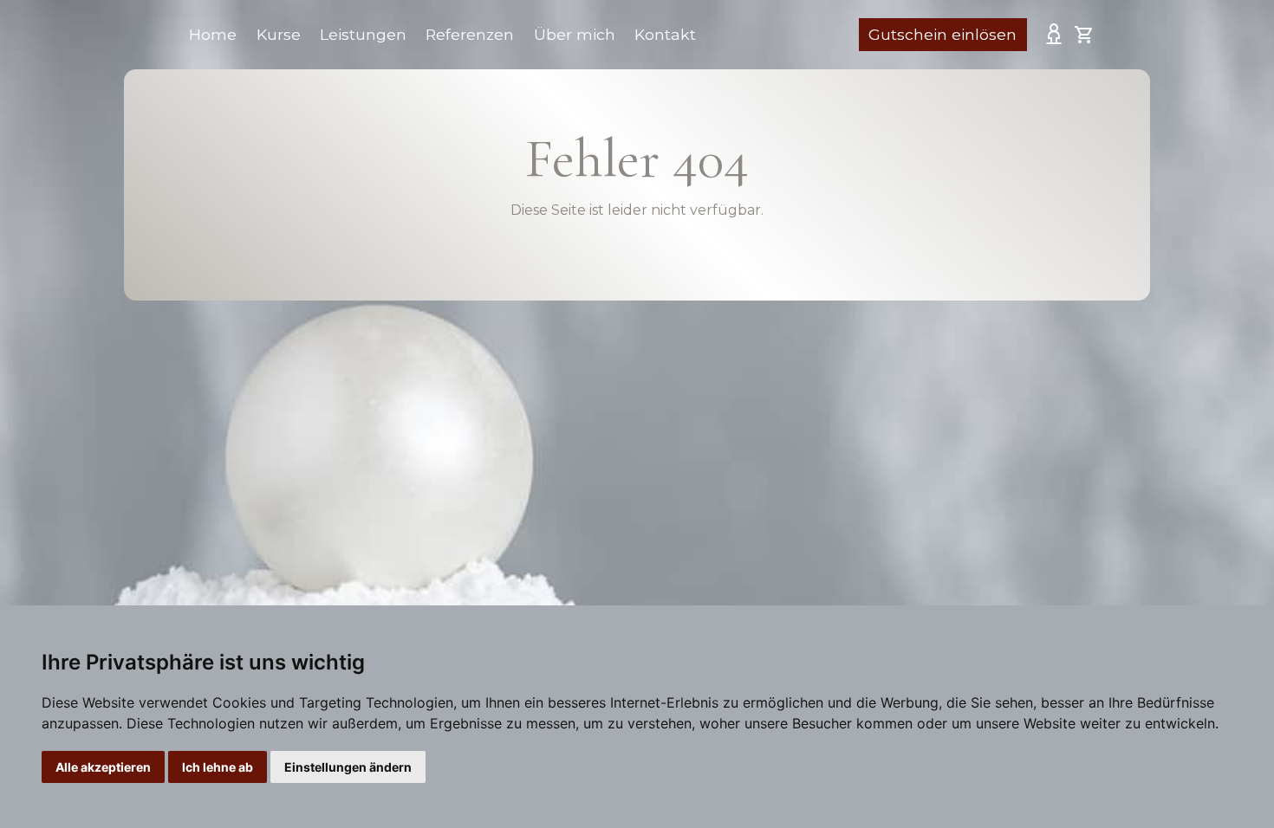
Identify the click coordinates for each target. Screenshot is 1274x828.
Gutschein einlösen (942, 34)
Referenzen (470, 34)
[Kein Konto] (1054, 33)
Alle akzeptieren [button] (103, 767)
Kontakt (665, 34)
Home (213, 34)
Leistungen (363, 34)
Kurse (279, 34)
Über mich (574, 34)
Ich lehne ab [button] (217, 767)
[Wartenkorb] (1084, 34)
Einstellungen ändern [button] (348, 767)
